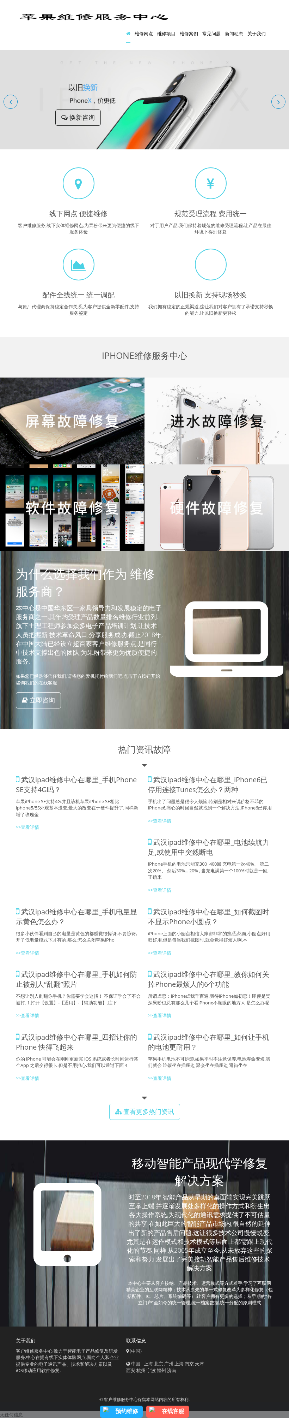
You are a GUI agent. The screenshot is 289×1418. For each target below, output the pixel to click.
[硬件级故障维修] (216, 507)
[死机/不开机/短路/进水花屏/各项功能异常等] (216, 421)
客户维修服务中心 (121, 1399)
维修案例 (189, 33)
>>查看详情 (27, 827)
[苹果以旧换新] (144, 99)
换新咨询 (81, 117)
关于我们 (256, 33)
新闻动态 (234, 33)
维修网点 (144, 33)
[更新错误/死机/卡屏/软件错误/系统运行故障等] (72, 507)
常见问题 (211, 33)
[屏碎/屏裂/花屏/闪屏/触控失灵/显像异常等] (72, 421)
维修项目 (166, 33)
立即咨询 (41, 700)
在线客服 (173, 1411)
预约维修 (127, 1411)
